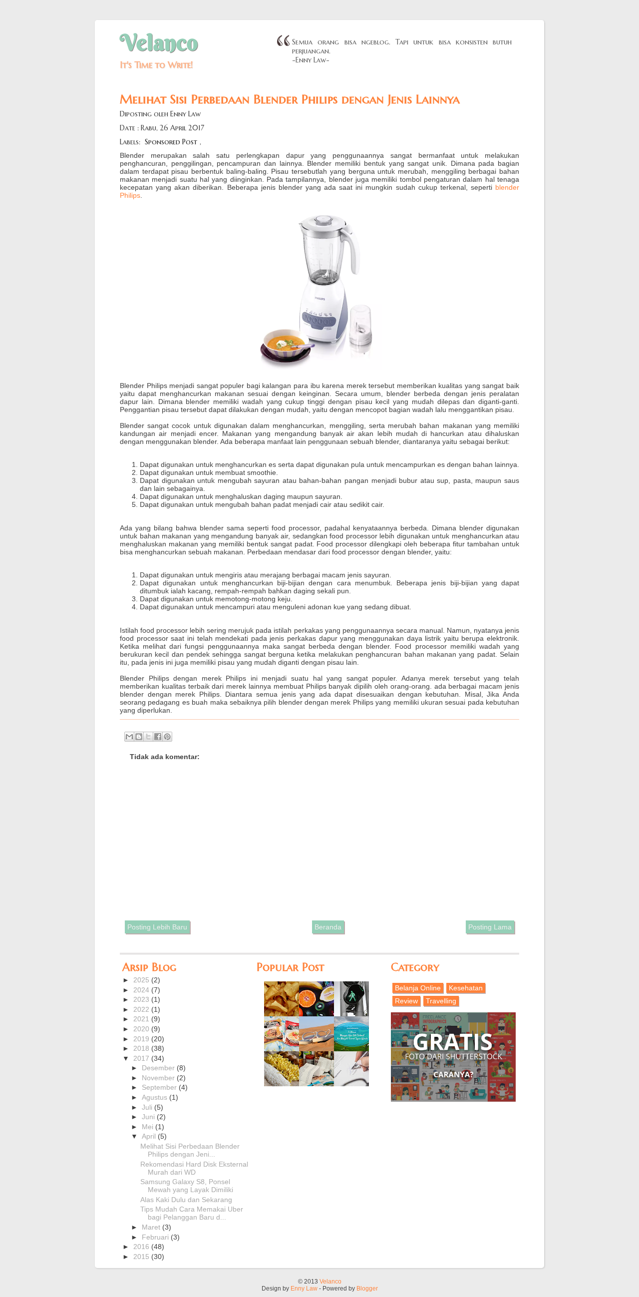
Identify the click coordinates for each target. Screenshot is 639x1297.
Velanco (159, 42)
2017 (142, 1058)
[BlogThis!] (139, 737)
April (150, 1136)
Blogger (367, 1288)
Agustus (155, 1097)
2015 (142, 1257)
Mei (148, 1127)
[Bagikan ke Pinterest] (167, 737)
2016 (142, 1247)
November (159, 1078)
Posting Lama (490, 927)
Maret (152, 1227)
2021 (142, 1019)
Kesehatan (466, 988)
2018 (142, 1048)
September (160, 1087)
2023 (142, 999)
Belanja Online (418, 988)
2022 (142, 1009)
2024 (142, 990)
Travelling (441, 1001)
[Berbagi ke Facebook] (158, 737)
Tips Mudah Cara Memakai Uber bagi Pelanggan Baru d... (191, 1213)
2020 (142, 1029)
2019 (142, 1039)
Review (406, 1001)
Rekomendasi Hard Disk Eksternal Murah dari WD (194, 1168)
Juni (149, 1117)
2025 (142, 980)
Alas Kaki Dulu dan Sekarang (186, 1200)
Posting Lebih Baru (157, 927)
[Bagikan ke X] (148, 737)
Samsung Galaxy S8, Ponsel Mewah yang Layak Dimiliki (186, 1186)
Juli (148, 1107)
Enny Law (304, 1288)
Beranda (328, 927)
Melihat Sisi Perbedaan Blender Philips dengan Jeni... (190, 1150)
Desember (159, 1068)
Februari (156, 1237)
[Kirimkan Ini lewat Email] (129, 737)
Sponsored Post (171, 141)
